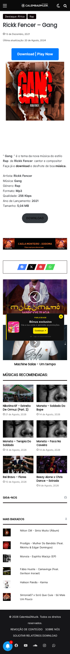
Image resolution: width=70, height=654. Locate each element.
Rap (32, 16)
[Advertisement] (35, 138)
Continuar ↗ (40, 331)
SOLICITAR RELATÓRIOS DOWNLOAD (35, 635)
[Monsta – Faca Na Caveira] (52, 429)
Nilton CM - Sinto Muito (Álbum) (39, 530)
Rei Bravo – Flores (14, 477)
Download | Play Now (35, 54)
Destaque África (14, 16)
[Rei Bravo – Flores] (18, 464)
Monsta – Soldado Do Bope (51, 407)
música (60, 166)
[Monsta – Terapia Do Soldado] (18, 429)
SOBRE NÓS (52, 629)
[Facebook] (21, 267)
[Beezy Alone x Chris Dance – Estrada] (52, 464)
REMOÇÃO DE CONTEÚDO (26, 629)
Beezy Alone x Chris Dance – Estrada (50, 479)
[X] (30, 267)
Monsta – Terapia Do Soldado (17, 443)
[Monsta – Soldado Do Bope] (52, 393)
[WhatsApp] (49, 267)
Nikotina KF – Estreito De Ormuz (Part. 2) (17, 407)
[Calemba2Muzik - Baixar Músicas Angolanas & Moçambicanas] (35, 5)
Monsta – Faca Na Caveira (49, 443)
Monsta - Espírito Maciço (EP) (38, 556)
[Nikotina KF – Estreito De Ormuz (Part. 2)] (18, 393)
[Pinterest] (40, 267)
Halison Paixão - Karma (34, 582)
